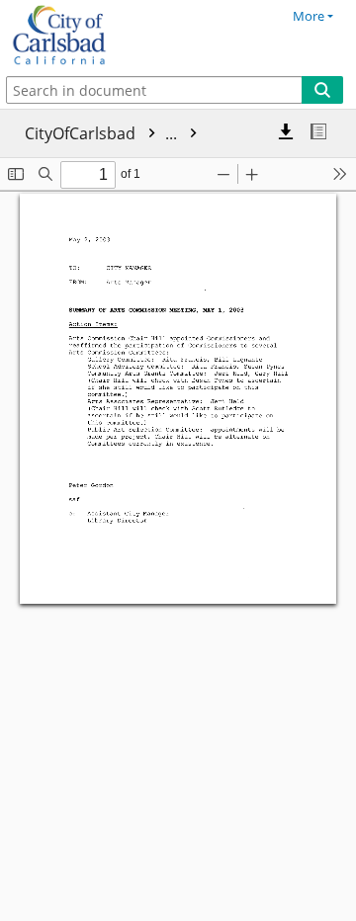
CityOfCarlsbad (103, 133)
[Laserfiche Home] (84, 35)
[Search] (322, 90)
